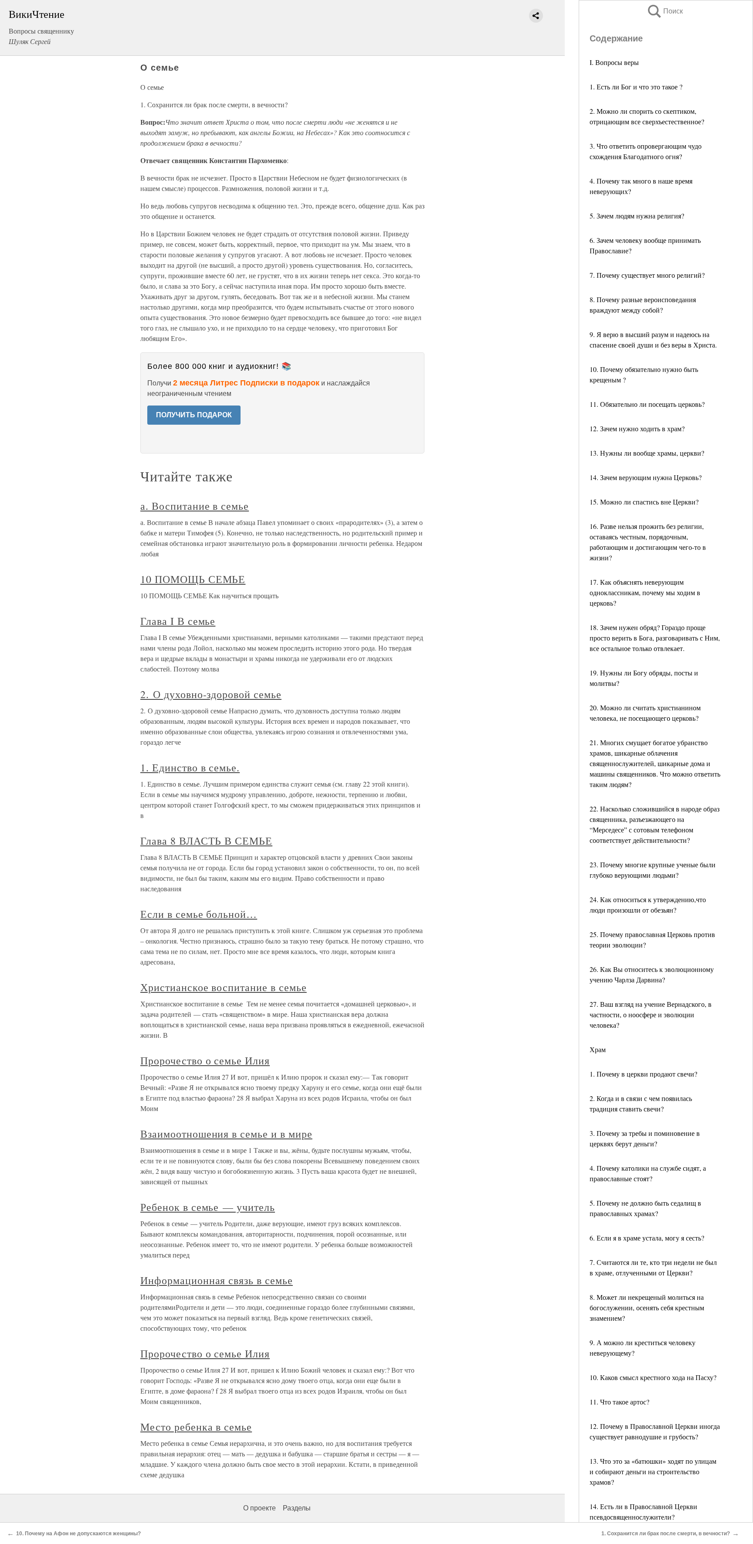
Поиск (664, 11)
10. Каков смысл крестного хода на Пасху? (653, 1377)
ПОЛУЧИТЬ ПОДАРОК (194, 415)
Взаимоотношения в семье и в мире (226, 1134)
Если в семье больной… (198, 914)
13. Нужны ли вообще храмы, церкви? (647, 452)
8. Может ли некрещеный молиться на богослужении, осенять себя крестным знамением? (647, 1307)
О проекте (259, 1508)
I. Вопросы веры (614, 62)
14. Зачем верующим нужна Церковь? (646, 477)
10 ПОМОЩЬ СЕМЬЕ (192, 579)
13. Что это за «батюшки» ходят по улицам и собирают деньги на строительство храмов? (653, 1471)
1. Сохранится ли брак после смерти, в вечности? (665, 1533)
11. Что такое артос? (619, 1401)
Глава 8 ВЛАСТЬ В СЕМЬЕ (206, 841)
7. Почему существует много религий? (647, 274)
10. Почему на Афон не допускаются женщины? (78, 1533)
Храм (598, 1049)
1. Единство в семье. (190, 767)
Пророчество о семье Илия (205, 1060)
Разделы (297, 1508)
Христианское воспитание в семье (223, 987)
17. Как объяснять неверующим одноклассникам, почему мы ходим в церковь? (645, 592)
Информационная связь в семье (216, 1280)
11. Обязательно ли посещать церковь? (647, 404)
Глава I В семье (177, 621)
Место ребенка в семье (196, 1427)
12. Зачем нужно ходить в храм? (637, 428)
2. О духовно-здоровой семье (211, 694)
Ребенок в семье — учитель (207, 1207)
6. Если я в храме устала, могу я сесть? (647, 1237)
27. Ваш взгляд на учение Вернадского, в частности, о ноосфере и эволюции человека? (651, 1014)
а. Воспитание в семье (194, 506)
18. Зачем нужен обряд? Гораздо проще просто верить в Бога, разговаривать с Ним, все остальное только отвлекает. (655, 638)
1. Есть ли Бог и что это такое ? (636, 86)
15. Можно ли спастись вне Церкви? (644, 501)
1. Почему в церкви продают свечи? (643, 1073)
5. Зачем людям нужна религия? (637, 215)
